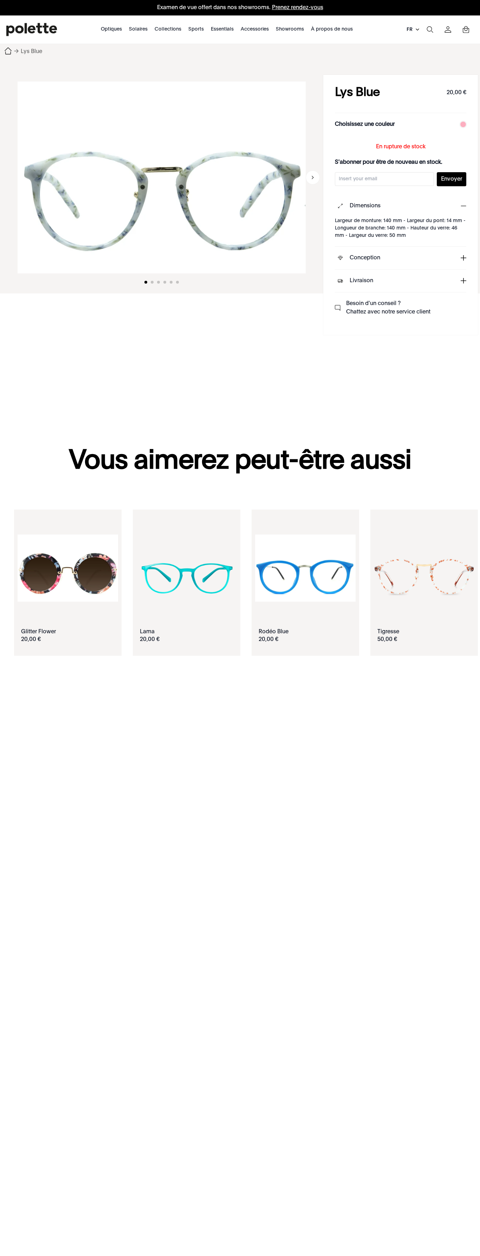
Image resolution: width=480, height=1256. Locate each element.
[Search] (429, 29)
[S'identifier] (448, 29)
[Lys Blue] (161, 177)
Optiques (111, 29)
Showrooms (290, 29)
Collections (168, 29)
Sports (196, 29)
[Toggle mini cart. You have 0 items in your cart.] (466, 29)
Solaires (138, 29)
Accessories (255, 29)
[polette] (32, 29)
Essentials (222, 29)
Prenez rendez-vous (297, 8)
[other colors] (461, 124)
